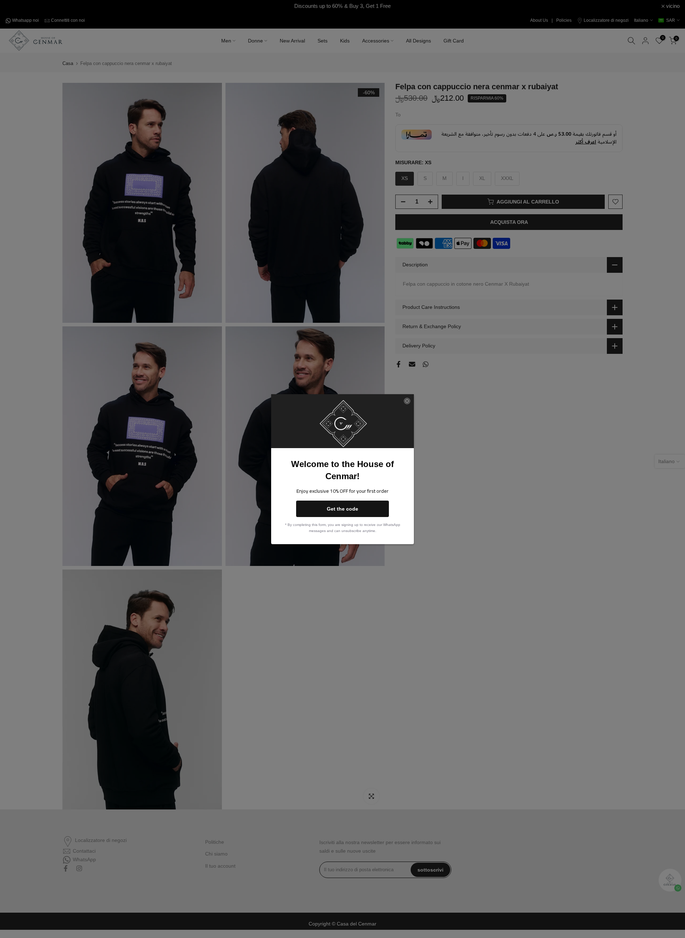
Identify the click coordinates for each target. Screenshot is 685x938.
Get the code (342, 509)
